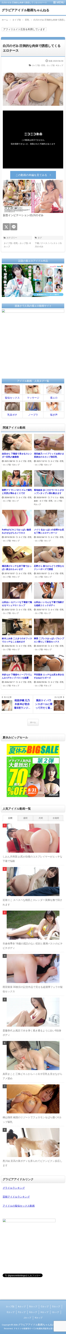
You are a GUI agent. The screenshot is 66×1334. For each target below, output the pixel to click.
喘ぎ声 (54, 414)
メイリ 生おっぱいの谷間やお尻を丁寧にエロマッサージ (49, 531)
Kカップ (38, 1317)
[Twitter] (6, 226)
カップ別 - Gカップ (11, 465)
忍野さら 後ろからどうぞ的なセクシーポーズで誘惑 (49, 567)
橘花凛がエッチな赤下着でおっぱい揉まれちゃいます (17, 567)
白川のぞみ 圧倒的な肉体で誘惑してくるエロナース (32, 48)
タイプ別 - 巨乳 (38, 65)
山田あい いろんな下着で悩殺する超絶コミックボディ (49, 604)
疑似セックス (12, 397)
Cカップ (45, 1306)
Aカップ (22, 1306)
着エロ (54, 397)
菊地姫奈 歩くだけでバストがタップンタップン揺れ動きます (49, 491)
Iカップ (55, 1312)
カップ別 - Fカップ (11, 686)
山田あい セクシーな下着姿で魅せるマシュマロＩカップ (17, 604)
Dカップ (56, 1306)
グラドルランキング (14, 1187)
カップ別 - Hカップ (11, 541)
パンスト (53, 243)
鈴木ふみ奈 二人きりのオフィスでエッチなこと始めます (17, 640)
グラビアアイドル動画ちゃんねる (25, 10)
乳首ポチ (12, 414)
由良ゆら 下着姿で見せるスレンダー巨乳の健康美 (17, 455)
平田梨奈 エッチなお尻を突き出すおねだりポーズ (49, 676)
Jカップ (27, 1317)
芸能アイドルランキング (16, 1196)
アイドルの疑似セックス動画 (19, 1205)
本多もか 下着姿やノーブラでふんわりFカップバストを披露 (17, 676)
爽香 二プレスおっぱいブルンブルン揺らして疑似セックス (49, 640)
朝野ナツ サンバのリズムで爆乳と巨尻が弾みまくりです (17, 491)
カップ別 (10, 1306)
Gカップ (33, 1312)
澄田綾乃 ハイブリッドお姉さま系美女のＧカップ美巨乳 (49, 455)
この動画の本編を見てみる (31, 175)
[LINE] (13, 226)
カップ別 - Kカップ (55, 65)
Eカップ (10, 1312)
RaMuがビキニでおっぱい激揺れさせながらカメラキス (16, 531)
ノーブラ (33, 414)
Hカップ (44, 1312)
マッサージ (33, 397)
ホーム (33, 722)
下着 (37, 243)
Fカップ (22, 1312)
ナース (44, 243)
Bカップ (33, 1306)
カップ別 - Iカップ (11, 501)
